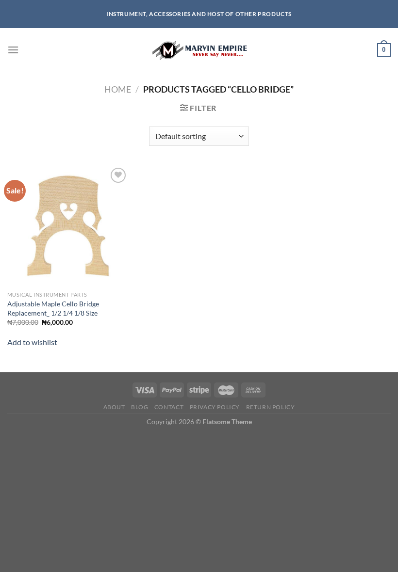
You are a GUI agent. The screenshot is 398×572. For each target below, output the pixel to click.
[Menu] (13, 50)
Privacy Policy (215, 407)
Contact (168, 407)
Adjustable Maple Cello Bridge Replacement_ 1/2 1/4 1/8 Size (53, 308)
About (114, 407)
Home (117, 89)
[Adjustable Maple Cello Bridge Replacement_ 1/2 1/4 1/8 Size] (68, 225)
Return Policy (270, 407)
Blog (139, 407)
